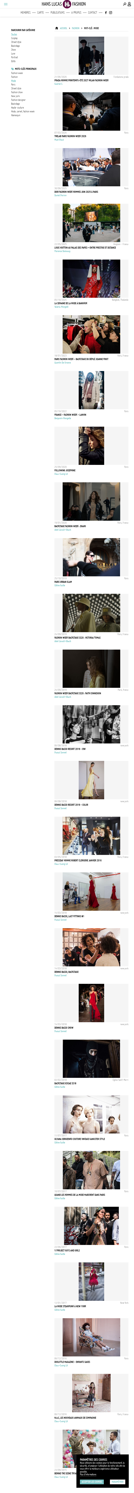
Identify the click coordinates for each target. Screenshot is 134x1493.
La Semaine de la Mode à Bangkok (70, 303)
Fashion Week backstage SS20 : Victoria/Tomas (77, 637)
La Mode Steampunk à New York (70, 1306)
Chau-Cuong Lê (61, 474)
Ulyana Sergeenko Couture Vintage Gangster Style (79, 1139)
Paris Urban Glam (63, 582)
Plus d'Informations (88, 1474)
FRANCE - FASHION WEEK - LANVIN (70, 414)
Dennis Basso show (63, 1027)
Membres (26, 12)
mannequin (15, 115)
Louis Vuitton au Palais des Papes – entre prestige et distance (85, 247)
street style (16, 42)
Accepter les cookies (92, 1481)
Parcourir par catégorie (23, 30)
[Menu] (5, 4)
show (13, 49)
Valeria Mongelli (61, 306)
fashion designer (18, 100)
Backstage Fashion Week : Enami (70, 526)
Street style (16, 88)
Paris (13, 84)
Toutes (14, 34)
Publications (58, 12)
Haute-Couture (17, 107)
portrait (14, 57)
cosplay (14, 38)
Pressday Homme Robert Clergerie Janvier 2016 (78, 860)
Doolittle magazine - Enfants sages (72, 1362)
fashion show (17, 92)
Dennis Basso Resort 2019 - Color (71, 804)
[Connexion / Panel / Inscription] (129, 4)
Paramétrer (118, 1481)
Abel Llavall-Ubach (62, 529)
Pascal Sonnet (60, 752)
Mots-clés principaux (25, 68)
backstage (15, 45)
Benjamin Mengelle (62, 418)
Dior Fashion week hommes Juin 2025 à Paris (76, 191)
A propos (76, 12)
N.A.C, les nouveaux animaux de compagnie (75, 1417)
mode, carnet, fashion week (23, 111)
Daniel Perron (60, 195)
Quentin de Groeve (62, 362)
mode (13, 80)
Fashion (75, 28)
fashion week (17, 73)
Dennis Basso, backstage (66, 972)
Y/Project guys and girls (67, 1250)
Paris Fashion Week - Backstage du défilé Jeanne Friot (81, 359)
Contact (92, 12)
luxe (13, 53)
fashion (14, 76)
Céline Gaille (59, 585)
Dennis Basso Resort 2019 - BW (70, 749)
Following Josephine (64, 470)
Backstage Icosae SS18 (65, 1083)
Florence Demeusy (62, 251)
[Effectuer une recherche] (124, 4)
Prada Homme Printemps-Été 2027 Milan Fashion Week (81, 80)
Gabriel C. (58, 83)
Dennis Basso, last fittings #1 (69, 916)
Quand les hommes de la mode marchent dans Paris (79, 1194)
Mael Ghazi (59, 139)
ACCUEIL (63, 28)
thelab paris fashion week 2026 (70, 136)
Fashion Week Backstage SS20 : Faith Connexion (77, 693)
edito (13, 61)
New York (15, 96)
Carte (40, 12)
